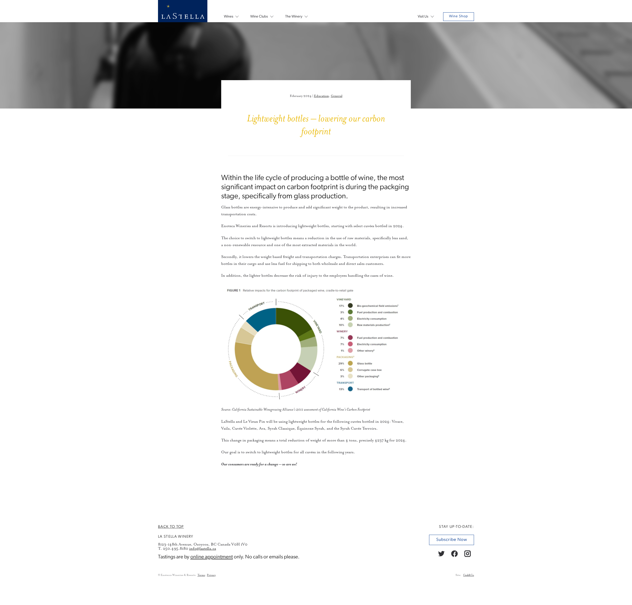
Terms (201, 575)
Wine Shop (458, 16)
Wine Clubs (259, 16)
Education (321, 96)
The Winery (293, 16)
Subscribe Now (451, 540)
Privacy (211, 575)
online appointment (211, 556)
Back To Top (171, 527)
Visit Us (423, 16)
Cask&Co (468, 575)
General (336, 96)
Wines (228, 16)
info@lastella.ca (202, 548)
